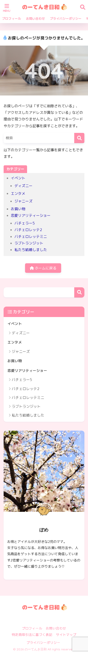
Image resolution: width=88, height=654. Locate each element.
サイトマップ (66, 634)
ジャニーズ (23, 201)
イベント (18, 178)
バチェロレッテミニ (30, 236)
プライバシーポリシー (65, 18)
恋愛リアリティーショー (31, 215)
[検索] (79, 138)
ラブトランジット (28, 243)
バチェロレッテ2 (28, 229)
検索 (79, 292)
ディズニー (23, 185)
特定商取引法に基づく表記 (32, 634)
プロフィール (11, 18)
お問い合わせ (35, 18)
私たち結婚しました (30, 249)
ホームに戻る (45, 268)
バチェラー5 (24, 223)
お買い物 (18, 208)
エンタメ (18, 193)
